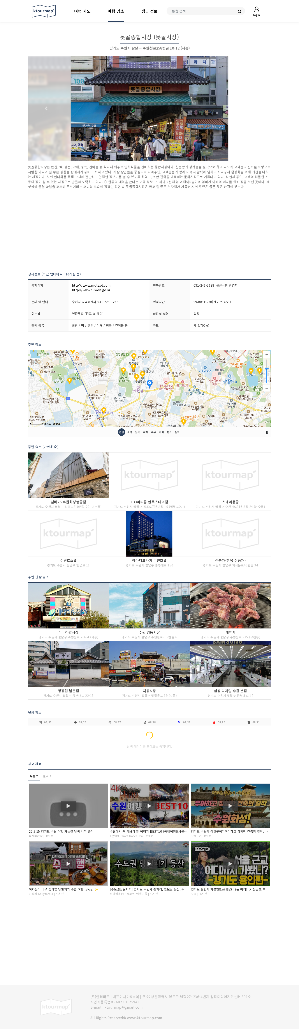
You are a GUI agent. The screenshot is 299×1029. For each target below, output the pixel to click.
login (256, 15)
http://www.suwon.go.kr (91, 290)
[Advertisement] (149, 230)
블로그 (47, 776)
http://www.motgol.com (91, 285)
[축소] (266, 388)
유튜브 (34, 776)
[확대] (266, 354)
